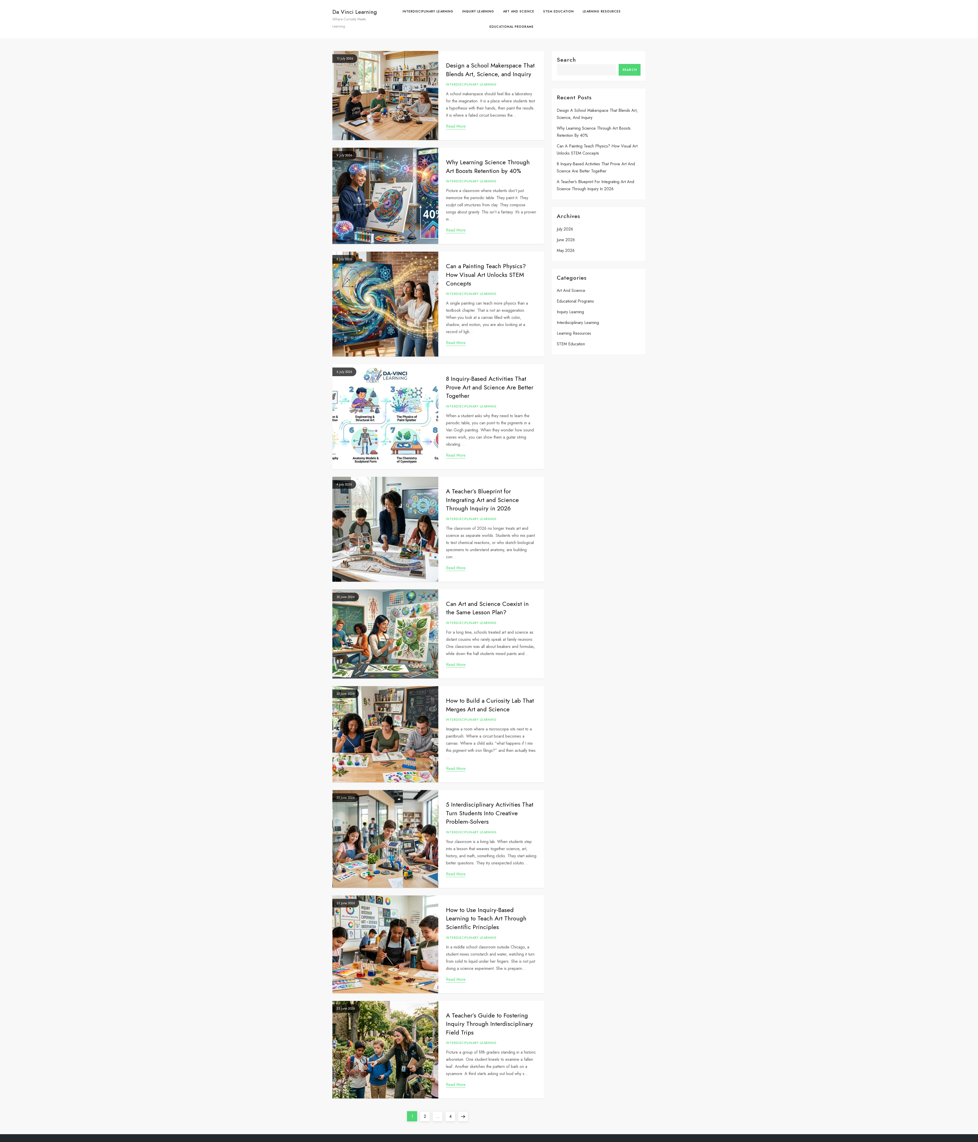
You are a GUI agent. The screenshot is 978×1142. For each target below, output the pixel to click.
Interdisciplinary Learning (428, 11)
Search (566, 60)
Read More (456, 126)
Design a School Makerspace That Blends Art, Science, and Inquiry (490, 69)
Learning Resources (602, 11)
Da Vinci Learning (354, 12)
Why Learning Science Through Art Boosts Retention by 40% (488, 166)
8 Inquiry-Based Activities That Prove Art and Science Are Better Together (489, 387)
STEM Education (558, 11)
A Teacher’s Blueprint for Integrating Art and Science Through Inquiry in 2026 (482, 500)
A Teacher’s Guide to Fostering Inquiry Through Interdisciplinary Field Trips (489, 1024)
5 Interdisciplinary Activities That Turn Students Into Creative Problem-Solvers (489, 813)
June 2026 (566, 240)
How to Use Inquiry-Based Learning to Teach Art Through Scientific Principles (486, 918)
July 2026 (565, 229)
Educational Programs (512, 26)
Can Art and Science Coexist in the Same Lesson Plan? (487, 608)
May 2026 (566, 250)
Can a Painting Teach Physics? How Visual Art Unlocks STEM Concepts (486, 275)
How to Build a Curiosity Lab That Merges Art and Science (490, 705)
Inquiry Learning (478, 11)
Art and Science (518, 11)
